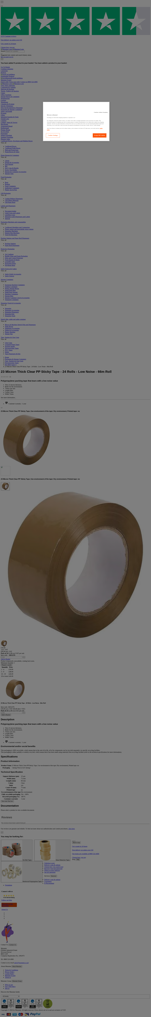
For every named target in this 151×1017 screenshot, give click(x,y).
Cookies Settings (53, 135)
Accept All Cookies (99, 135)
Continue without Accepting (101, 112)
